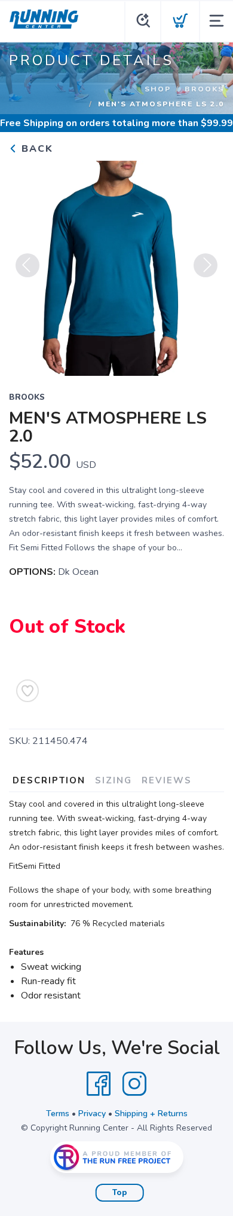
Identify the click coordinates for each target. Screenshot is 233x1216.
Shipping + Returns (151, 1113)
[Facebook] (98, 1084)
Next (205, 265)
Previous (27, 265)
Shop (158, 89)
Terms (57, 1113)
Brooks (204, 89)
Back (35, 148)
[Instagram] (134, 1084)
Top (119, 1192)
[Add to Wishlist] (27, 690)
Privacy (92, 1113)
